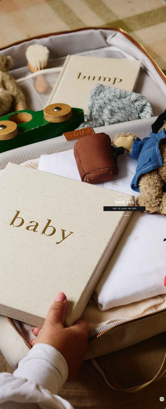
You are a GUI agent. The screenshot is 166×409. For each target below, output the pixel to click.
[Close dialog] (163, 2)
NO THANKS (124, 215)
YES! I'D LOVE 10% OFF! (125, 209)
